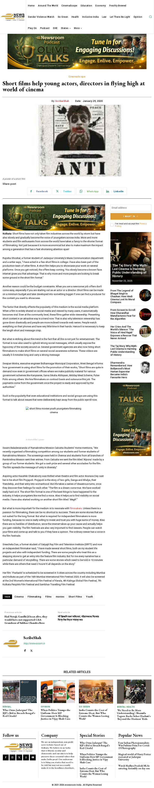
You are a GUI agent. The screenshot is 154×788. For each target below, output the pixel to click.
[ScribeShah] (12, 643)
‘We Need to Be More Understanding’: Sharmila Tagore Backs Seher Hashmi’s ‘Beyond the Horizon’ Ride (134, 715)
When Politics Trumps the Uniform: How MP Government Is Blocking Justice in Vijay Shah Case (55, 714)
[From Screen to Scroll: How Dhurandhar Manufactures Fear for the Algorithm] (145, 314)
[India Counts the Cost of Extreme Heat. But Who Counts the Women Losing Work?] (96, 691)
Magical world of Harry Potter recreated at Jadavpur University (134, 757)
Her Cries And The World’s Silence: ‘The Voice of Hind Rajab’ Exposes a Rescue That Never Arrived (123, 332)
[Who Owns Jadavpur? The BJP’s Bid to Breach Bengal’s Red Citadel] (20, 691)
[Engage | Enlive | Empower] (19, 747)
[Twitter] (31, 649)
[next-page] (145, 238)
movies (60, 596)
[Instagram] (12, 757)
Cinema (18, 596)
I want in (129, 216)
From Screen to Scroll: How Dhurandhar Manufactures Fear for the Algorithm (123, 314)
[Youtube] (33, 757)
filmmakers (76, 508)
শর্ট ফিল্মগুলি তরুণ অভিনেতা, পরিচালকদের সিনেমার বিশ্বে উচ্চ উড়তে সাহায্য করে (78, 618)
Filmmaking (34, 596)
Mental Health (126, 707)
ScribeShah (62, 101)
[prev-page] (138, 238)
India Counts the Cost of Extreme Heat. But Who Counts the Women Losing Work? (94, 714)
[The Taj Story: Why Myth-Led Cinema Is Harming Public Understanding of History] (130, 258)
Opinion (45, 707)
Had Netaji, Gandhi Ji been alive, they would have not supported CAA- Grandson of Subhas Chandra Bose (26, 619)
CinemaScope (77, 76)
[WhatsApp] (26, 757)
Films (48, 596)
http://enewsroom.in (34, 643)
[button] (150, 16)
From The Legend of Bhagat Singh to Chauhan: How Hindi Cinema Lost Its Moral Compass (122, 296)
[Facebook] (24, 649)
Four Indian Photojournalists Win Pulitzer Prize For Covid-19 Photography (134, 745)
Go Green (84, 707)
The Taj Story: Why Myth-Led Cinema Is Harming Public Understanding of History (130, 271)
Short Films (75, 596)
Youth (89, 596)
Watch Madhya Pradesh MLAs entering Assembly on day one (134, 767)
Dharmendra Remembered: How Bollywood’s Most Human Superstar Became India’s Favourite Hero (121, 370)
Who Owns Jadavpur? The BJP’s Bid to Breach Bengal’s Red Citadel (19, 713)
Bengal (7, 707)
